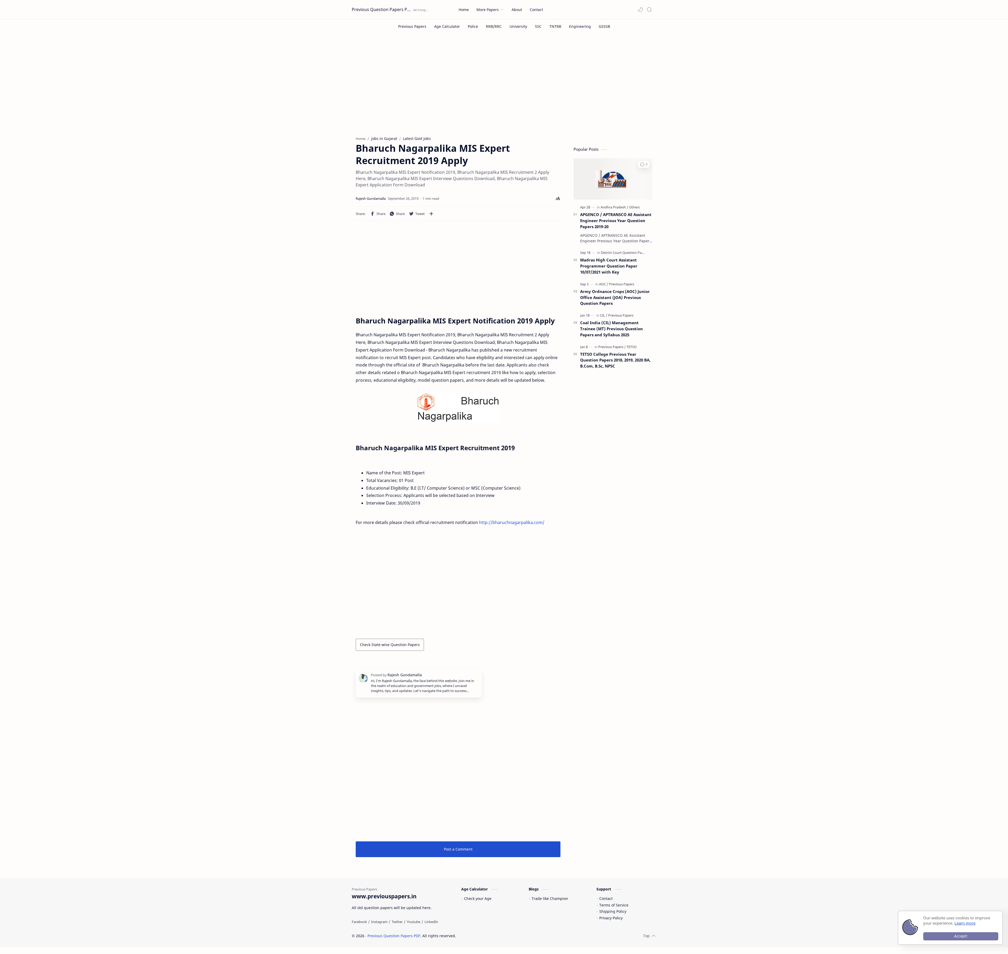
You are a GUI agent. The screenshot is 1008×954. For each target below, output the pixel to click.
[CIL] (603, 315)
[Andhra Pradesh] (614, 207)
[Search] (649, 9)
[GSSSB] (604, 26)
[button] (640, 9)
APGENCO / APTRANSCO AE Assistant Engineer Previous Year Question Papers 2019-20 (616, 220)
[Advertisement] (504, 88)
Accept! (960, 936)
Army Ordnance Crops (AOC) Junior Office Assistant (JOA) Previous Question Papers (615, 297)
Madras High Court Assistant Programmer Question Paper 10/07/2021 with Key (608, 266)
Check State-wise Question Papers (390, 644)
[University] (518, 26)
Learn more (964, 923)
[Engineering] (580, 26)
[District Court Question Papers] (624, 252)
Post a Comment (458, 849)
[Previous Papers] (412, 26)
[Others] (634, 207)
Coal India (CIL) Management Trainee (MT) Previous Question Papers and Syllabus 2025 (611, 328)
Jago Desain (491, 935)
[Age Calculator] (447, 26)
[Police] (473, 26)
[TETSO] (632, 346)
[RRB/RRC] (494, 26)
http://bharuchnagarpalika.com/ (511, 522)
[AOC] (603, 284)
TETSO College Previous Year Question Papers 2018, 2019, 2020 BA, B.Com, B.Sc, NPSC (615, 360)
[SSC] (538, 26)
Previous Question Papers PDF (382, 9)
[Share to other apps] (431, 213)
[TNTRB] (555, 26)
